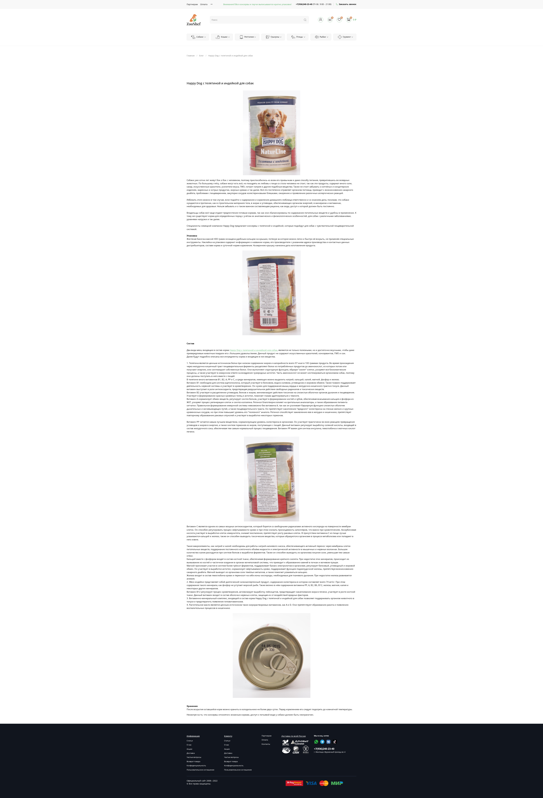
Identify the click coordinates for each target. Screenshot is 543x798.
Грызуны (274, 36)
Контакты (266, 744)
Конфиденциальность (196, 765)
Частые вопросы (194, 757)
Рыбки (322, 36)
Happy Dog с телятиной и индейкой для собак (253, 350)
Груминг (346, 36)
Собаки (199, 36)
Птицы (299, 36)
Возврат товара (193, 761)
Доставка (191, 753)
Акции (189, 749)
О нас (189, 745)
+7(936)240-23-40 (304, 4)
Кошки (223, 36)
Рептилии (249, 36)
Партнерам (192, 4)
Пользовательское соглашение (200, 770)
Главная (191, 55)
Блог (201, 55)
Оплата (203, 4)
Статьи (190, 741)
